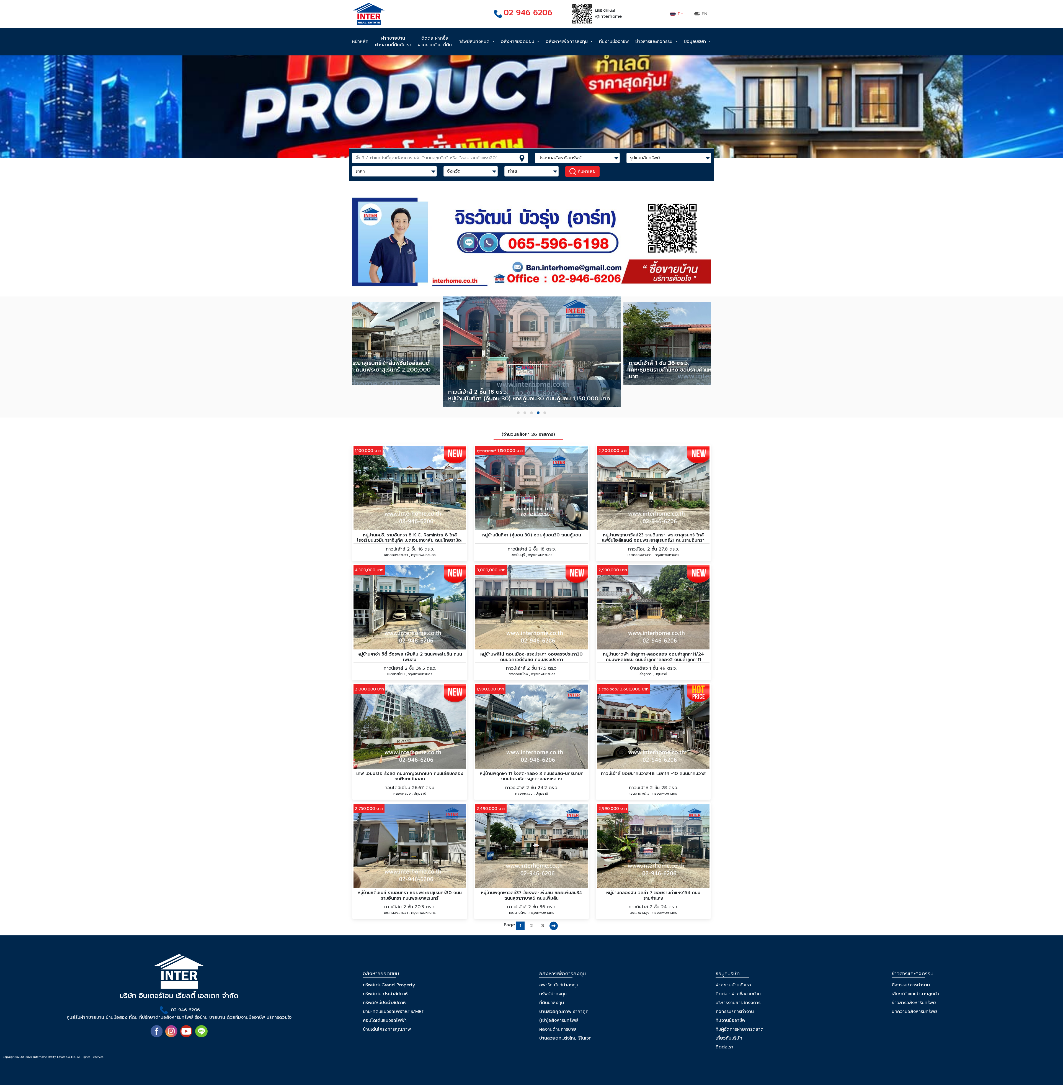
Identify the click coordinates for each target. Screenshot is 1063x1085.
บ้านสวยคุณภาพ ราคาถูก (564, 1011)
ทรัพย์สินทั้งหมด (474, 41)
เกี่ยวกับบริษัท (729, 1038)
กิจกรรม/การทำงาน (735, 1011)
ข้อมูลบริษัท (696, 41)
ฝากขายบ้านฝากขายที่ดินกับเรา (393, 41)
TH (679, 14)
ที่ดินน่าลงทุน (551, 1002)
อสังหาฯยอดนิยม (518, 41)
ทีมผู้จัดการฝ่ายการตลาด (739, 1029)
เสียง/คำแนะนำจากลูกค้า (915, 994)
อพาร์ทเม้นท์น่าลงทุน (558, 985)
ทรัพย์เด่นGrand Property (389, 985)
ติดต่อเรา (724, 1047)
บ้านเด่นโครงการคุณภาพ (387, 1029)
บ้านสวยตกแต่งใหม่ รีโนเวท (565, 1038)
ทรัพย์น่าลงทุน (553, 994)
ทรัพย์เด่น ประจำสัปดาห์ (385, 994)
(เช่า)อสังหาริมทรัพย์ (558, 1020)
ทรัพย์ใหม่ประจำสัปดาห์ (384, 1002)
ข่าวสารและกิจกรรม (654, 41)
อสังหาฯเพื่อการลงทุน (567, 41)
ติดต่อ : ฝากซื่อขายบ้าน (738, 994)
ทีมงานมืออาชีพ (614, 41)
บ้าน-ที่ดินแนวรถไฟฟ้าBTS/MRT (393, 1011)
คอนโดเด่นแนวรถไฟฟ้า (385, 1020)
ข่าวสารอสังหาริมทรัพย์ (914, 1002)
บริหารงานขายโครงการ (738, 1002)
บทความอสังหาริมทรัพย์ (914, 1011)
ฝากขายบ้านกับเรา (733, 985)
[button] (518, 413)
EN (703, 14)
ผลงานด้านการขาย (557, 1029)
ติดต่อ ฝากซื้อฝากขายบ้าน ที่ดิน (435, 41)
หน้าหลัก (360, 41)
